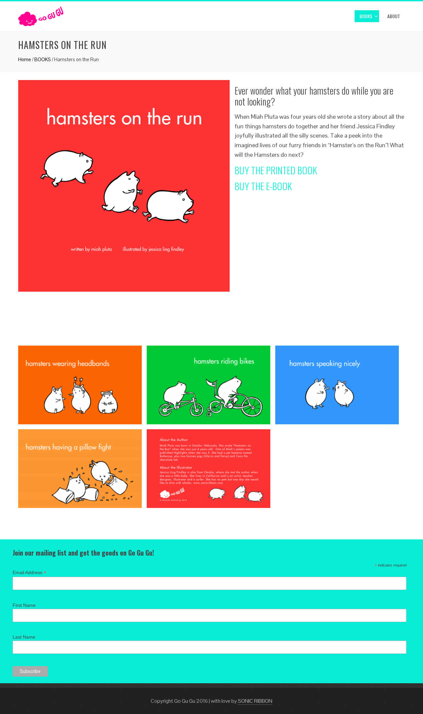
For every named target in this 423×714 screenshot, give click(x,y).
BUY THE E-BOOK (263, 186)
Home (24, 59)
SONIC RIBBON (255, 700)
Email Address (29, 572)
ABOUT (393, 16)
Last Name (24, 637)
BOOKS (366, 16)
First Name (24, 605)
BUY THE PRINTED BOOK (276, 170)
